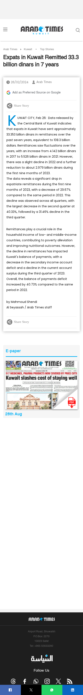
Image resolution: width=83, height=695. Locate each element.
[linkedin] (72, 690)
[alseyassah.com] (41, 658)
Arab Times (10, 49)
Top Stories (47, 49)
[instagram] (47, 681)
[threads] (13, 681)
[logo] (41, 30)
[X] (31, 690)
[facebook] (10, 690)
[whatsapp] (51, 690)
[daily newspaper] (41, 385)
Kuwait (28, 49)
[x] (58, 681)
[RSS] (69, 681)
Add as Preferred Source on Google (36, 92)
